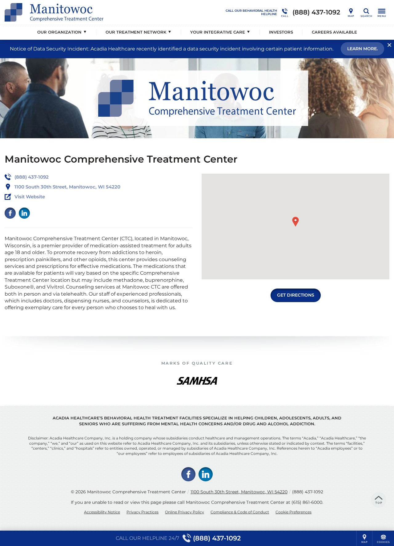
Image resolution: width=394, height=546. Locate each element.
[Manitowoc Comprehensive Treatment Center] (97, 12)
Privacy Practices (143, 512)
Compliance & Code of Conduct (240, 512)
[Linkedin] (24, 213)
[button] (295, 222)
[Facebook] (10, 213)
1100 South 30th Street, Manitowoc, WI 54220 (239, 492)
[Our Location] (351, 12)
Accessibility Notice (102, 512)
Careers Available (334, 32)
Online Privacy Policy (184, 512)
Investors (281, 32)
